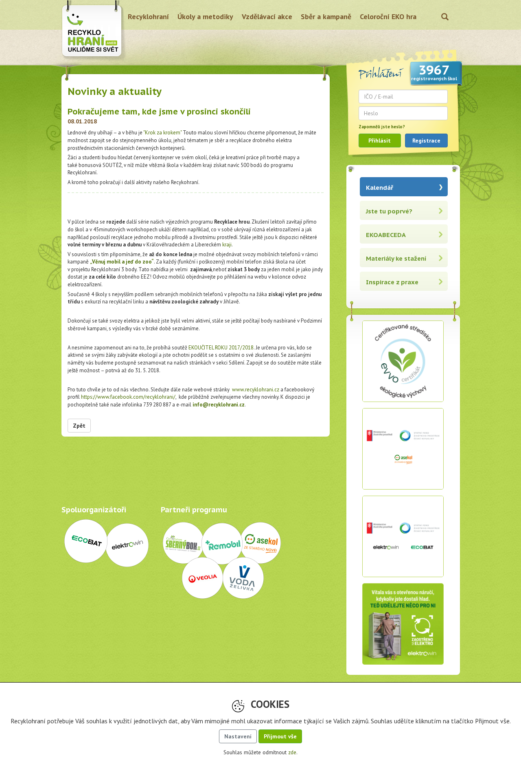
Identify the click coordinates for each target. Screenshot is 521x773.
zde (292, 752)
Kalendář (379, 187)
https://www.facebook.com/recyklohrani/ (128, 396)
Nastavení (238, 736)
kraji (227, 244)
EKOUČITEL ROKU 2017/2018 (221, 347)
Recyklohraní (148, 16)
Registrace (426, 140)
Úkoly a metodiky (205, 16)
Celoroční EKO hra (388, 16)
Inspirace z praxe (392, 282)
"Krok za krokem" (162, 132)
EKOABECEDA (386, 235)
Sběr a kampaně (326, 16)
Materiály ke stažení (396, 258)
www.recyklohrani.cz (255, 389)
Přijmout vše (280, 736)
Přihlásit (379, 140)
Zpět (79, 425)
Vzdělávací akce (267, 16)
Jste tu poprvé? (389, 211)
